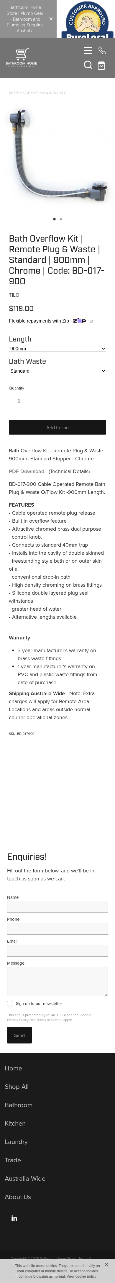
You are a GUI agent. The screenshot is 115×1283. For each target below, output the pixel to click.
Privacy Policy (18, 1019)
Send (19, 1035)
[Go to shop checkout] (102, 65)
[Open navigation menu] (88, 50)
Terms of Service (49, 1019)
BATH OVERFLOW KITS (39, 92)
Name (13, 897)
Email (12, 941)
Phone (13, 919)
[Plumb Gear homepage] (43, 57)
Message (15, 963)
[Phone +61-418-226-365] (102, 50)
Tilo (63, 92)
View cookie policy (81, 1276)
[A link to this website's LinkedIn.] (14, 1218)
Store (14, 92)
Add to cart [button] (57, 427)
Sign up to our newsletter (39, 1003)
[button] (88, 65)
